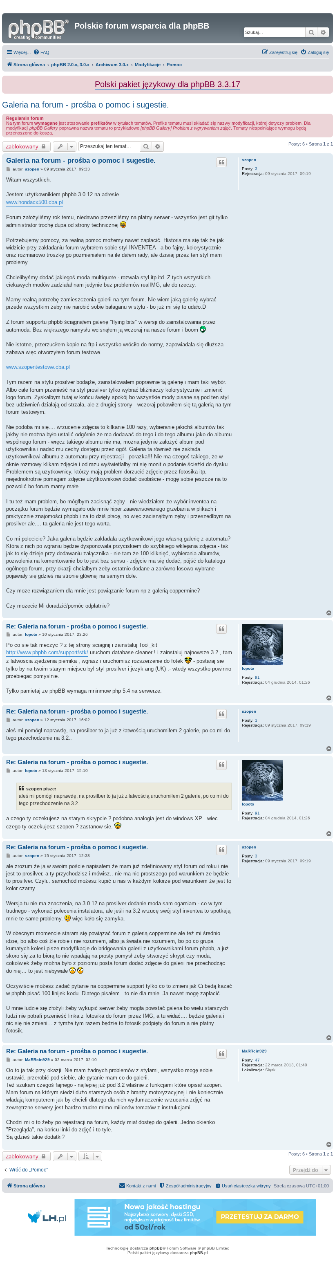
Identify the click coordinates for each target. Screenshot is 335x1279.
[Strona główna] (39, 28)
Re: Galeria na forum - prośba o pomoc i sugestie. (77, 626)
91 (257, 677)
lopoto (248, 668)
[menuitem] (41, 52)
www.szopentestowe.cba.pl (38, 367)
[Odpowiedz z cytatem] (221, 162)
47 (257, 1060)
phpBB (156, 1248)
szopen (249, 159)
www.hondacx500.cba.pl (34, 202)
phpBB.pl (199, 1252)
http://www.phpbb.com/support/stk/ (47, 652)
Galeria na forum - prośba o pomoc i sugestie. (85, 104)
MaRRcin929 (254, 1051)
